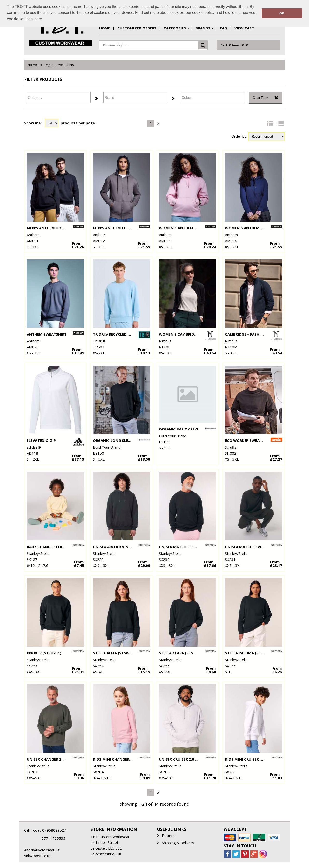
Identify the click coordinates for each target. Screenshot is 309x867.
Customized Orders (136, 28)
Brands (203, 28)
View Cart (244, 28)
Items (234, 45)
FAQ (223, 28)
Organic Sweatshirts (59, 64)
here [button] (38, 19)
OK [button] (281, 13)
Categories (175, 28)
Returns (168, 835)
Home (104, 28)
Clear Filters (261, 97)
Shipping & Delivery (178, 843)
